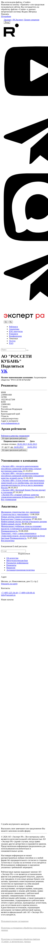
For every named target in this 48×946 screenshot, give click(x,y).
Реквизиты (11, 565)
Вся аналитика (7, 540)
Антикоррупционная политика (20, 570)
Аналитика (14, 329)
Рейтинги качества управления (15, 436)
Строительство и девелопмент (15, 514)
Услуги (12, 341)
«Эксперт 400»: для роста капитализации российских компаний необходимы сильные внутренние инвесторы (21, 468)
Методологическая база (17, 560)
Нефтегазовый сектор (11, 524)
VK (4, 371)
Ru (11, 322)
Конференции (15, 336)
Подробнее (6, 16)
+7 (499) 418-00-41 (26, 593)
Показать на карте (9, 584)
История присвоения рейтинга (14, 438)
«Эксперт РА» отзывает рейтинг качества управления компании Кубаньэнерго (20, 496)
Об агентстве (12, 558)
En (6, 322)
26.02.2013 (22, 444)
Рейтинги (13, 327)
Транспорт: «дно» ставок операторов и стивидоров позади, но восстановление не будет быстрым (23, 535)
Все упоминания (8, 499)
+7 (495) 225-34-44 (9, 593)
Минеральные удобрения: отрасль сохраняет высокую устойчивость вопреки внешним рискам (24, 527)
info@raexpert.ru (8, 595)
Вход (7, 22)
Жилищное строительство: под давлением (20, 512)
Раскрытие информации (17, 563)
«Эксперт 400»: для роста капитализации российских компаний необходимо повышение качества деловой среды (22, 475)
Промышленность (9, 531)
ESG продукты (16, 331)
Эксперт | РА (9, 20)
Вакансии (10, 567)
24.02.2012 (18, 447)
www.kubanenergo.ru (10, 423)
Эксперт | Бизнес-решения (27, 20)
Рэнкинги (13, 334)
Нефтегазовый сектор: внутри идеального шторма (24, 521)
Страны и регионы (22, 519)
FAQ (11, 343)
